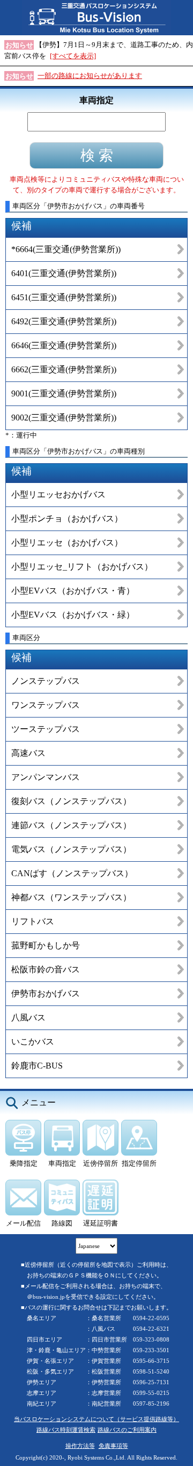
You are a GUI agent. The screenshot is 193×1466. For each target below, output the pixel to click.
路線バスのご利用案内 (127, 1429)
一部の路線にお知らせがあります (90, 76)
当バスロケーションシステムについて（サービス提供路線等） (96, 1419)
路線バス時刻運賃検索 (65, 1429)
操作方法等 (80, 1445)
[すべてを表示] (73, 56)
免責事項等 (113, 1445)
